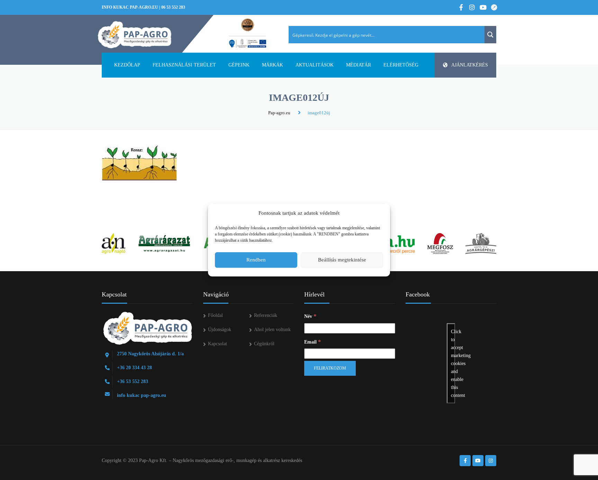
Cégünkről (264, 343)
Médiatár (358, 65)
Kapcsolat (217, 343)
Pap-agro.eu (279, 112)
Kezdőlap (127, 65)
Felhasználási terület (184, 65)
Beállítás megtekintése (342, 260)
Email (312, 341)
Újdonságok (219, 329)
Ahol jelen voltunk (272, 329)
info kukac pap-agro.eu (130, 7)
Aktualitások (315, 65)
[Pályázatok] (248, 33)
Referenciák (265, 315)
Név (310, 316)
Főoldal (215, 315)
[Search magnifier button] (490, 34)
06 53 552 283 (173, 7)
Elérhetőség (400, 65)
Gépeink (239, 65)
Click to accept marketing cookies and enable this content (453, 363)
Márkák (272, 65)
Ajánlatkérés (469, 65)
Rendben (256, 260)
